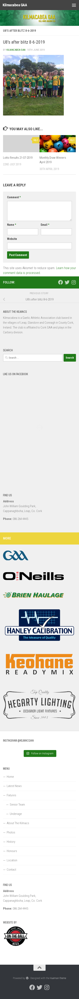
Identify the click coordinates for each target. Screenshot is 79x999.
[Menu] (74, 5)
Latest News (14, 786)
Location (12, 860)
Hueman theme (58, 978)
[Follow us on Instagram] (73, 282)
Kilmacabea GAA (15, 5)
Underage (16, 814)
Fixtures (11, 795)
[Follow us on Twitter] (67, 282)
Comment (14, 197)
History (11, 842)
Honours (12, 851)
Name (11, 224)
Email (45, 224)
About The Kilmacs (18, 823)
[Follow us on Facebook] (60, 282)
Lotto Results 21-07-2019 (17, 158)
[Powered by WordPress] (27, 978)
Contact (11, 869)
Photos (11, 832)
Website (12, 238)
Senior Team (17, 804)
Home (10, 777)
